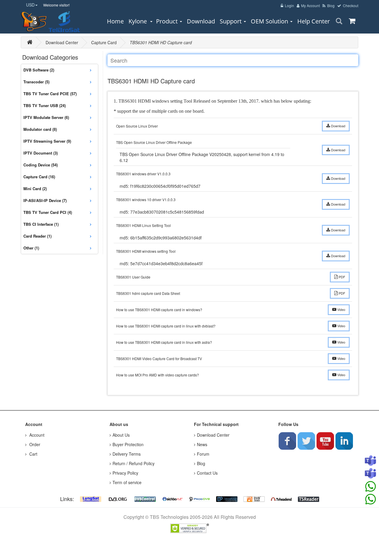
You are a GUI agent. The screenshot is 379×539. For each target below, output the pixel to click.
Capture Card (104, 42)
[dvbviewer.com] (254, 499)
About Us (121, 435)
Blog (201, 463)
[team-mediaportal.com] (226, 499)
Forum (203, 454)
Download (337, 125)
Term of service (127, 482)
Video (340, 309)
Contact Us (207, 473)
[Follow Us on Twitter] (306, 441)
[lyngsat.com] (90, 499)
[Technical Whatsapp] (370, 499)
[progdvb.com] (199, 499)
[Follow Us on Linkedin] (344, 441)
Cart (32, 454)
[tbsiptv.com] (34, 21)
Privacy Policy (125, 473)
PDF (341, 276)
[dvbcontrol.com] (145, 499)
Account (36, 435)
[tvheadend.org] (281, 499)
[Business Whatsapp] (370, 486)
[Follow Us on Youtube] (325, 441)
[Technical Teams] (370, 473)
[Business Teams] (370, 461)
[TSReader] (308, 499)
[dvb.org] (118, 499)
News (202, 444)
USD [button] (30, 5)
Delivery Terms (127, 454)
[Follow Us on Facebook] (287, 441)
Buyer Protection (128, 444)
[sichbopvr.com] (172, 499)
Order (34, 444)
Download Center (62, 42)
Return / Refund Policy (134, 463)
